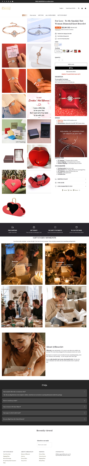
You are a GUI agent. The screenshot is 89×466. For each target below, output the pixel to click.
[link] (40, 15)
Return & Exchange (7, 458)
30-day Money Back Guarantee (9, 460)
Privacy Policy (24, 458)
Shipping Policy (6, 456)
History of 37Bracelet (25, 454)
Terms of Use (24, 460)
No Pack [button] (58, 51)
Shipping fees (58, 29)
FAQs (4, 462)
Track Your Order (7, 454)
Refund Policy (42, 460)
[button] (79, 8)
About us (23, 456)
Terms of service (42, 456)
